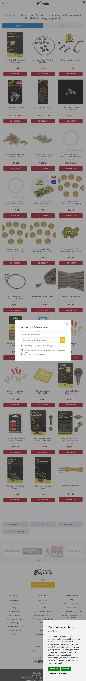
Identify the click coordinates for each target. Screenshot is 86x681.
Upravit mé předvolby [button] (58, 673)
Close (67, 324)
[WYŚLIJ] (62, 340)
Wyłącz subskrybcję (44, 346)
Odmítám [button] (65, 669)
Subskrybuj (28, 346)
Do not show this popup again (35, 354)
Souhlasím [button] (54, 669)
